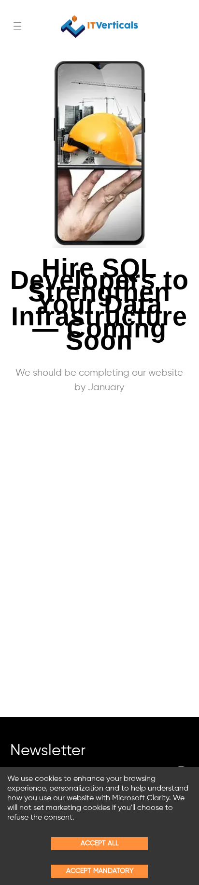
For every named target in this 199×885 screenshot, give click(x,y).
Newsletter (47, 752)
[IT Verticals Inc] (99, 26)
